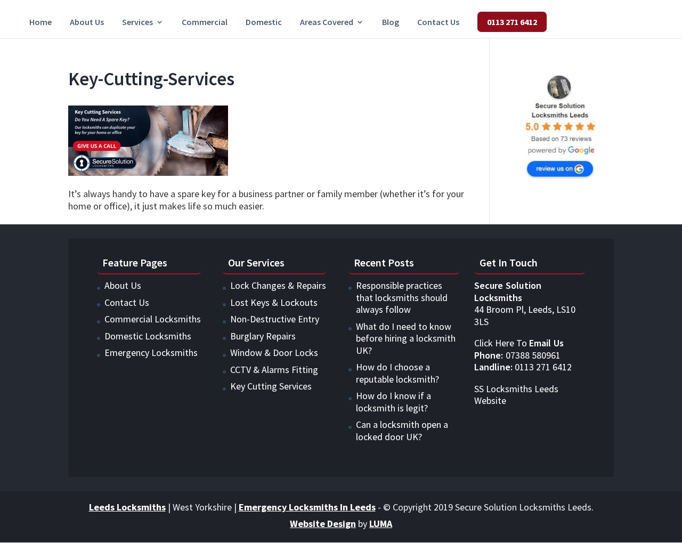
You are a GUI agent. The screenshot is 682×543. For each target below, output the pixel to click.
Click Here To (519, 343)
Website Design (323, 523)
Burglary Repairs (263, 336)
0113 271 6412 (512, 22)
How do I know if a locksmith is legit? (393, 402)
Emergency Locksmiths (151, 352)
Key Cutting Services (271, 386)
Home (40, 22)
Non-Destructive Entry (274, 319)
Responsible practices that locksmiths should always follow (402, 297)
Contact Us (438, 22)
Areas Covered (326, 22)
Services (137, 22)
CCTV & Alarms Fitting (274, 369)
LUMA (380, 523)
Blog (390, 22)
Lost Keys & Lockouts (274, 302)
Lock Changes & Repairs (278, 285)
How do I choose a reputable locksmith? (397, 373)
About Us (87, 22)
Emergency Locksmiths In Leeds (307, 507)
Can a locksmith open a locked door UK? (402, 430)
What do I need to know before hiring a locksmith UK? (406, 338)
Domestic (264, 22)
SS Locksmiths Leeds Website (516, 395)
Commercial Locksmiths (152, 319)
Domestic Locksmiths (147, 336)
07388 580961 (517, 355)
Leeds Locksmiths (127, 507)
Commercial (205, 22)
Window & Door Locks (274, 352)
